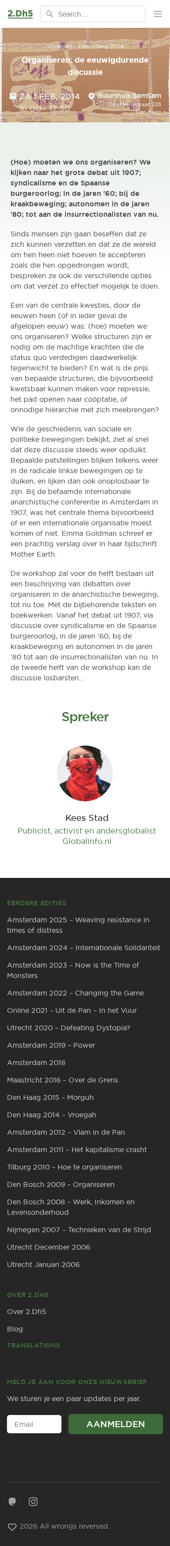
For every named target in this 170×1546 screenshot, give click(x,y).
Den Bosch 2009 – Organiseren (61, 1184)
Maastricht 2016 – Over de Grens (62, 1079)
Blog (15, 1328)
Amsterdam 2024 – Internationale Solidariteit (83, 947)
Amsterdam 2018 (36, 1062)
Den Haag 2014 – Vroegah (51, 1114)
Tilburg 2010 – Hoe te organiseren (64, 1167)
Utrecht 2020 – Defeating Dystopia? (68, 1027)
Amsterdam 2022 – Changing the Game (75, 992)
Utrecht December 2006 (48, 1247)
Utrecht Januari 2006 (43, 1264)
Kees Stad (87, 817)
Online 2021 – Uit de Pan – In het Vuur (72, 1010)
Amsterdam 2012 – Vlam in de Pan (66, 1132)
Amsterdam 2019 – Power (51, 1045)
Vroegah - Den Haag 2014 (85, 46)
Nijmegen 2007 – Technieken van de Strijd (79, 1229)
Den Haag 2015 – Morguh (50, 1097)
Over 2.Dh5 (26, 1311)
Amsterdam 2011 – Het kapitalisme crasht (77, 1149)
